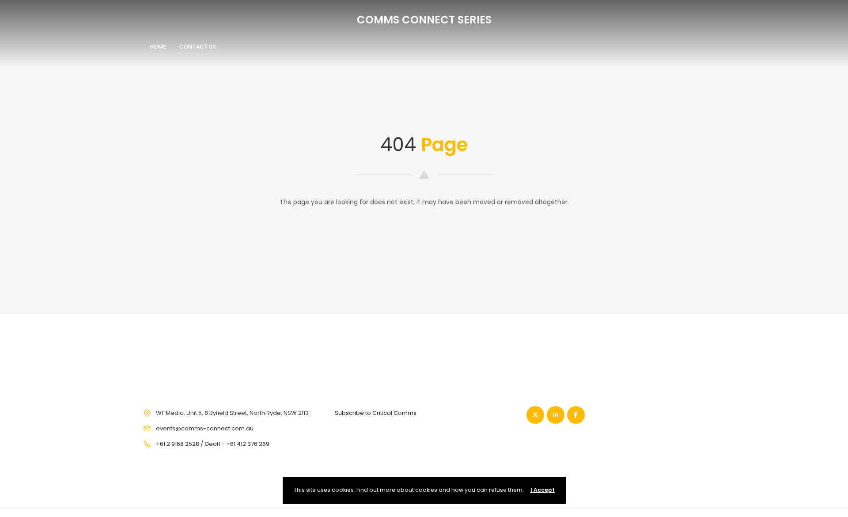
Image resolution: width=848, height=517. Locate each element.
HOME (158, 46)
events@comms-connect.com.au (205, 428)
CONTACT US (197, 46)
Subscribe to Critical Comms (375, 413)
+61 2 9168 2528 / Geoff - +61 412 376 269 (212, 444)
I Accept (542, 490)
